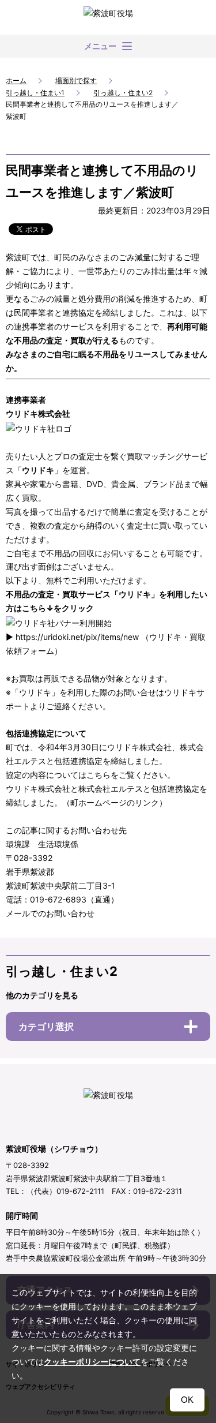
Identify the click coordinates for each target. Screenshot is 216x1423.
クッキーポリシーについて (92, 1361)
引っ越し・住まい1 (35, 92)
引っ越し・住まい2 (123, 92)
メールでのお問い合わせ (50, 913)
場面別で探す (76, 80)
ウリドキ (38, 470)
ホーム (16, 80)
